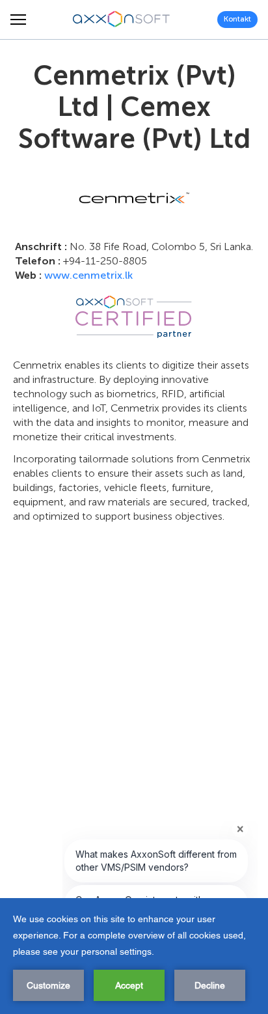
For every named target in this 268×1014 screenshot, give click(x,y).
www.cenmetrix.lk (88, 275)
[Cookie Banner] (134, 956)
